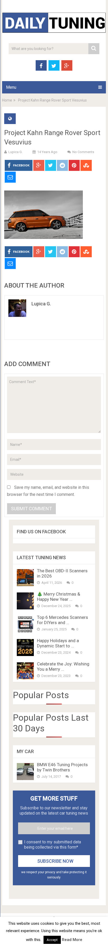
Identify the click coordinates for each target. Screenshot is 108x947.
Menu (11, 87)
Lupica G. (15, 152)
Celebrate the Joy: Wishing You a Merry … (63, 666)
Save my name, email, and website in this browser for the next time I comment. (48, 491)
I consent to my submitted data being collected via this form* (52, 844)
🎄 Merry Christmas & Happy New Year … (58, 596)
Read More (72, 939)
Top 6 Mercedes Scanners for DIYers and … (62, 620)
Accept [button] (52, 940)
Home (7, 100)
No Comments (83, 152)
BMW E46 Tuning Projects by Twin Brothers (62, 767)
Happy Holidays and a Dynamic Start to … (58, 643)
